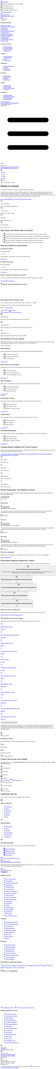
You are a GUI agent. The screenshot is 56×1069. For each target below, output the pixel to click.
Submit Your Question (10, 947)
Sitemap (7, 938)
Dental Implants (7, 85)
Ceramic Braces (7, 70)
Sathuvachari (8, 810)
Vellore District (8, 826)
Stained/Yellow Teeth (10, 1040)
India (3, 174)
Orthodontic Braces (9, 887)
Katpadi (7, 808)
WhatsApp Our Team (26, 199)
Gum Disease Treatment (10, 893)
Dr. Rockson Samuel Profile (11, 924)
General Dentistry (8, 46)
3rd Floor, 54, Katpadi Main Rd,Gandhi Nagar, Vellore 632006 (8, 1055)
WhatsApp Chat (19, 615)
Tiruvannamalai (8, 832)
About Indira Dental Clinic (11, 922)
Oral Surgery (6, 89)
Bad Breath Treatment (10, 1020)
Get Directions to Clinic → (8, 1007)
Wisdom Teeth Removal (9, 88)
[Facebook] (1, 872)
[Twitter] (5, 872)
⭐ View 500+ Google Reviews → (9, 310)
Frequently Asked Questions (11, 955)
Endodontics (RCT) (8, 97)
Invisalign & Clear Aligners (11, 883)
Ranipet (7, 828)
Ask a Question (5, 780)
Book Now (3, 281)
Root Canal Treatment (10, 879)
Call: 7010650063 (5, 168)
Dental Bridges (7, 77)
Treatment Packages (9, 851)
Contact (17, 103)
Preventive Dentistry (8, 48)
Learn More (3, 361)
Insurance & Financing (10, 953)
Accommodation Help (10, 853)
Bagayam (7, 815)
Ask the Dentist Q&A (10, 944)
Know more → (4, 259)
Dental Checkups (7, 49)
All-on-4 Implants (9, 907)
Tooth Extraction (7, 86)
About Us (3, 103)
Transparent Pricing (9, 951)
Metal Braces (7, 68)
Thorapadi (7, 813)
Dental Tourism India (10, 849)
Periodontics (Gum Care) (9, 96)
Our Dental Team (9, 926)
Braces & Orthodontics (9, 66)
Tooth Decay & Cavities (10, 1014)
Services (3, 19)
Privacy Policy (8, 934)
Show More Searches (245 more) (10, 722)
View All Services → (5, 101)
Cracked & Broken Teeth (11, 1028)
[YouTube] (7, 872)
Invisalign (6, 67)
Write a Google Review (6, 557)
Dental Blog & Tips (9, 932)
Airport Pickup (8, 855)
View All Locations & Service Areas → (11, 858)
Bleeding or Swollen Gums (26, 454)
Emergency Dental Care (10, 897)
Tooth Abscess (8, 1026)
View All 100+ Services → (11, 915)
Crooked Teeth (8, 1038)
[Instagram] (3, 872)
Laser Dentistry (8, 911)
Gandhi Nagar (8, 806)
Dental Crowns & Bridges (11, 891)
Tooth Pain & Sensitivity (6, 454)
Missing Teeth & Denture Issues (40, 454)
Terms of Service (9, 936)
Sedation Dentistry (8, 99)
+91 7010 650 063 (8, 307)
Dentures (6, 78)
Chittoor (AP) (8, 836)
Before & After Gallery (10, 930)
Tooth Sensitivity (9, 1018)
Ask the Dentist (12, 103)
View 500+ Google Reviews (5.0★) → (25, 1007)
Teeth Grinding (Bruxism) (11, 1024)
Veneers (5, 59)
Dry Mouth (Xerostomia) (11, 1022)
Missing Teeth (8, 1036)
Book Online (8, 104)
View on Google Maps (16, 312)
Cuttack (4, 178)
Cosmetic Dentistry (8, 56)
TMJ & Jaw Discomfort (12, 455)
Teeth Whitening (7, 57)
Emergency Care (7, 50)
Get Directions (11, 281)
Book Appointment (13, 168)
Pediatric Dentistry (8, 95)
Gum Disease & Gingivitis (11, 1016)
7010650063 (3, 1048)
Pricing (6, 103)
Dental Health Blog (9, 949)
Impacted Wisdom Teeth (10, 1034)
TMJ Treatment (8, 913)
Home (2, 17)
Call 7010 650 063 (15, 199)
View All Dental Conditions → (12, 1042)
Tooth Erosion (8, 1032)
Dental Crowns (7, 75)
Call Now (3, 104)
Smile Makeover (7, 60)
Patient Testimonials (9, 928)
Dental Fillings (7, 79)
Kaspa (6, 817)
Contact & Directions (10, 957)
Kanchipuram (8, 834)
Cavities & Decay (16, 454)
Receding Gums (9, 1030)
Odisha (4, 176)
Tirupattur (7, 830)
